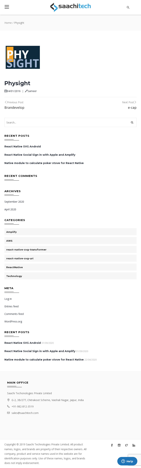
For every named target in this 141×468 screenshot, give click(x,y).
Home (8, 22)
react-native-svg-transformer (26, 249)
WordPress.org (13, 321)
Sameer (32, 91)
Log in (8, 299)
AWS (9, 240)
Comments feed (14, 314)
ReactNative (14, 267)
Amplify (11, 231)
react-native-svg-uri (19, 258)
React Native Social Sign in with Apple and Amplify (39, 154)
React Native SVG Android (22, 146)
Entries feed (11, 306)
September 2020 (14, 201)
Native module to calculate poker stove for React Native (44, 163)
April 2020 (10, 209)
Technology (14, 276)
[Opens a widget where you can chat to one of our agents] (127, 461)
